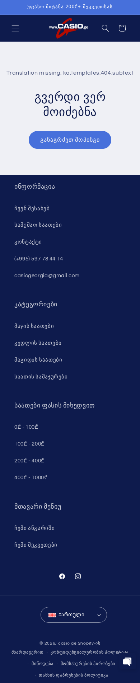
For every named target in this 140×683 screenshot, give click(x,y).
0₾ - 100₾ (26, 427)
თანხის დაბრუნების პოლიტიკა (73, 675)
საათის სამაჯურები (41, 377)
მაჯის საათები (34, 326)
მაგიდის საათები (38, 360)
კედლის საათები (38, 343)
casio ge (67, 643)
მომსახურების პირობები (88, 664)
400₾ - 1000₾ (31, 477)
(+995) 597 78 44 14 (38, 259)
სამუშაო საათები (38, 225)
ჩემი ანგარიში (34, 528)
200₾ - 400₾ (29, 460)
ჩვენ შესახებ (32, 208)
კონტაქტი (28, 242)
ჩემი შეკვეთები (35, 545)
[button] (15, 28)
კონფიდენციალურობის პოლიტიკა (90, 652)
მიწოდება (42, 664)
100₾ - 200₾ (29, 444)
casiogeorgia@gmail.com (47, 275)
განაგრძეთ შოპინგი (70, 140)
